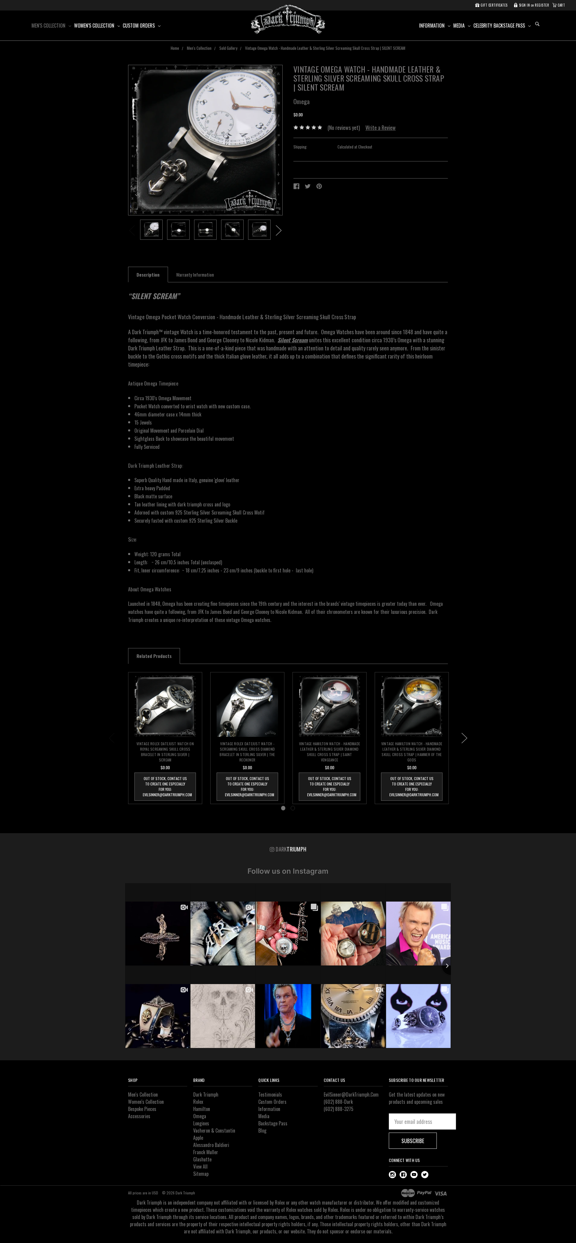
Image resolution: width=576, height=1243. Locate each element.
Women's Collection (95, 25)
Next (279, 230)
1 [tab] (283, 808)
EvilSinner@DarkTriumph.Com (351, 1094)
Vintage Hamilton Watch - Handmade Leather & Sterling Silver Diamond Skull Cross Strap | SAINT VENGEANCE (329, 751)
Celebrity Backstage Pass (499, 25)
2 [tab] (293, 808)
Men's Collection (49, 25)
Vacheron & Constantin (214, 1130)
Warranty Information (195, 274)
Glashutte (202, 1159)
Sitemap (200, 1173)
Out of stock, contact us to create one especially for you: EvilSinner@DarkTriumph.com (167, 786)
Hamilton (201, 1108)
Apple (198, 1137)
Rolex (198, 1101)
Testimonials (270, 1094)
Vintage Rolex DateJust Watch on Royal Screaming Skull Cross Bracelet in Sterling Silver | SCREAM (165, 751)
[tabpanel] (151, 231)
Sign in (524, 5)
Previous (132, 230)
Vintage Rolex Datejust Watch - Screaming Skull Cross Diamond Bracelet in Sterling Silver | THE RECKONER (247, 751)
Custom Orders (139, 25)
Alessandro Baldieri (211, 1144)
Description (148, 274)
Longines (201, 1123)
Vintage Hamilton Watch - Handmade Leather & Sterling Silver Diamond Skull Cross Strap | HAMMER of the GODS (411, 751)
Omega (199, 1116)
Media (459, 25)
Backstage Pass (272, 1123)
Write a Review (380, 127)
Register (542, 5)
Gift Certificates (494, 5)
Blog (262, 1130)
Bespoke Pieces (142, 1108)
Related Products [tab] (154, 656)
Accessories (139, 1116)
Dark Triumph (205, 1094)
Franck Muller (205, 1152)
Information (432, 25)
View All (200, 1166)
